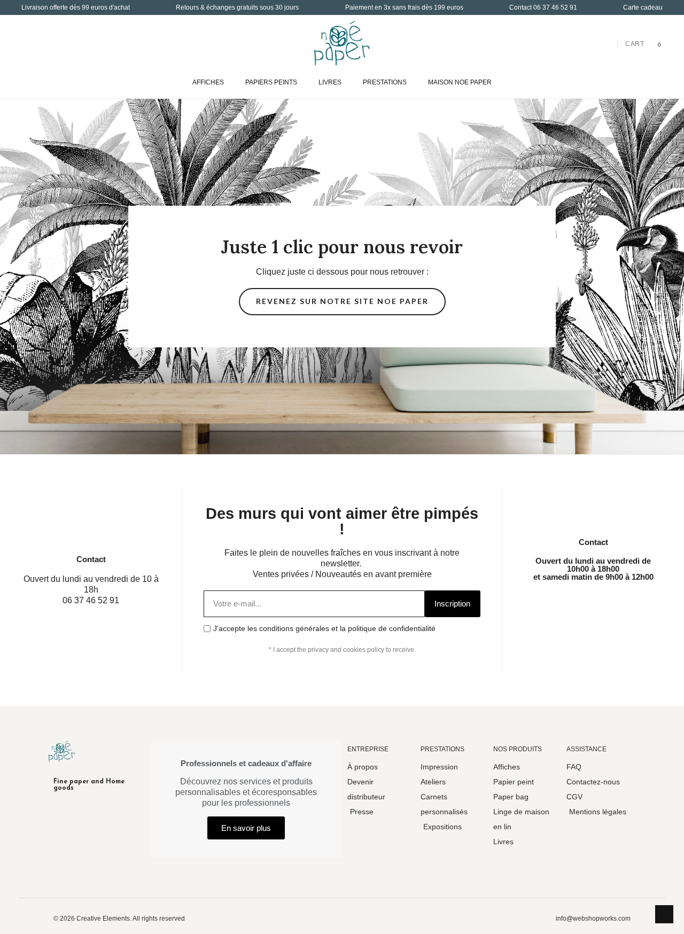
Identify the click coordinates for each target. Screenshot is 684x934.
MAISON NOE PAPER (460, 82)
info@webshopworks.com (593, 918)
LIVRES (329, 82)
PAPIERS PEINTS (271, 82)
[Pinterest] (644, 600)
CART (634, 44)
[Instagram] (567, 600)
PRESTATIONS (385, 82)
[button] (30, 43)
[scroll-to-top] (664, 914)
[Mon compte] (605, 43)
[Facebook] (542, 600)
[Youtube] (619, 600)
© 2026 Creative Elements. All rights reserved (119, 918)
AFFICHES (208, 82)
